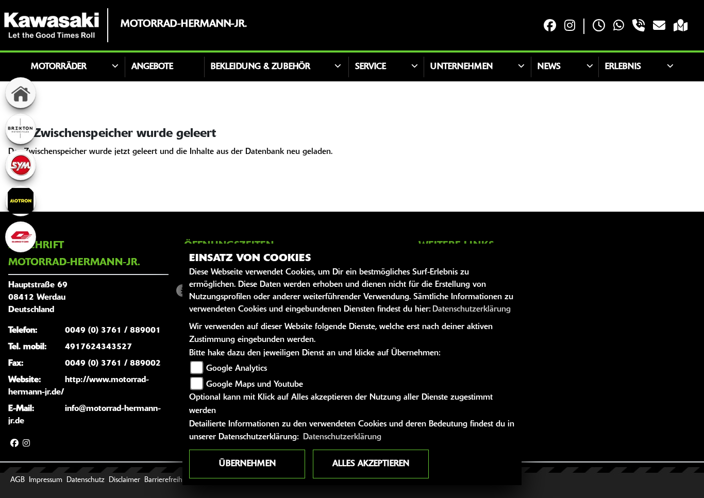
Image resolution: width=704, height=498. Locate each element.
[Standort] (680, 26)
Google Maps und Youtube (254, 385)
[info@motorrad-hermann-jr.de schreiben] (659, 26)
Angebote (152, 67)
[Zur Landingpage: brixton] (20, 128)
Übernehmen (247, 464)
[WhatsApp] (618, 26)
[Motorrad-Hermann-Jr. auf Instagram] (569, 26)
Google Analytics (236, 369)
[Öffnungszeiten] (599, 26)
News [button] (549, 67)
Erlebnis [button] (623, 67)
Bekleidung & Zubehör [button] (260, 67)
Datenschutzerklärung (471, 309)
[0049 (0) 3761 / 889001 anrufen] (638, 26)
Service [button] (370, 67)
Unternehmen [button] (461, 67)
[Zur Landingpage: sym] (20, 164)
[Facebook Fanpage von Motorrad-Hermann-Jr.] (550, 26)
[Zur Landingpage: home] (20, 92)
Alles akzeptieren (370, 464)
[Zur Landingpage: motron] (20, 200)
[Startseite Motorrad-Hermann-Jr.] (51, 25)
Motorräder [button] (59, 67)
